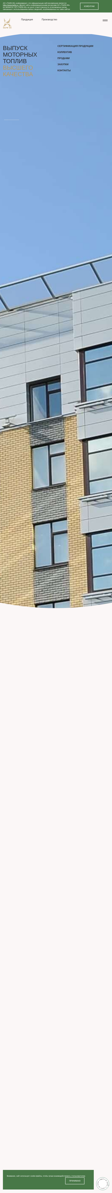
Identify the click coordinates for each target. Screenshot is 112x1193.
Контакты (64, 70)
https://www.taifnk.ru (11, 5)
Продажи (63, 58)
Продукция (27, 19)
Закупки (63, 64)
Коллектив (64, 52)
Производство (49, 19)
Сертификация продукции (75, 46)
